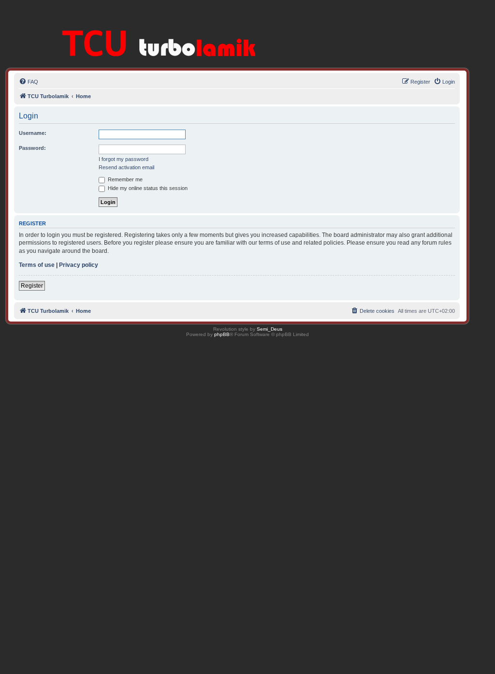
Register (32, 285)
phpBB (222, 334)
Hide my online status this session (147, 188)
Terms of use (37, 265)
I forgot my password (123, 159)
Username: (32, 133)
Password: (32, 148)
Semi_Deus (269, 329)
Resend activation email (126, 167)
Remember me (124, 179)
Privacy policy (78, 265)
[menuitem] (28, 82)
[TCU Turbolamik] (146, 29)
